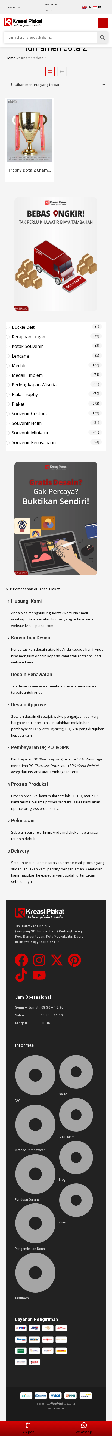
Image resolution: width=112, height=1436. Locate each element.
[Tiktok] (21, 976)
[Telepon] (28, 1425)
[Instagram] (39, 960)
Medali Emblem (27, 375)
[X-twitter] (57, 960)
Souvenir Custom (29, 414)
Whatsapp (84, 1432)
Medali (18, 365)
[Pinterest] (74, 960)
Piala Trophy (25, 394)
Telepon (27, 1432)
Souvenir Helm (27, 423)
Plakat (18, 404)
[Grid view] (50, 71)
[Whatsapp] (84, 1425)
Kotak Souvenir (27, 346)
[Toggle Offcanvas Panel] (103, 23)
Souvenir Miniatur (30, 433)
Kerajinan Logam (29, 337)
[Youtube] (39, 976)
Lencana (20, 356)
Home (10, 57)
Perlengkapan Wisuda (34, 385)
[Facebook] (21, 960)
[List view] (62, 71)
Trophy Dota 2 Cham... (29, 170)
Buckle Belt (23, 327)
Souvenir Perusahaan (34, 442)
